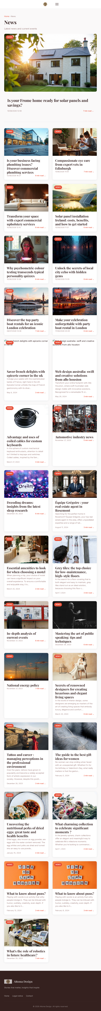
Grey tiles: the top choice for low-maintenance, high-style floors (73, 572)
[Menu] (57, 4)
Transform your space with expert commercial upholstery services (24, 220)
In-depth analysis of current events (21, 635)
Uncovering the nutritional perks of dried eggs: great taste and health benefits (25, 830)
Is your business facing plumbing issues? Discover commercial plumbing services (23, 166)
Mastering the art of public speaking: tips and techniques (74, 637)
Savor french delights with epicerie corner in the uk (26, 373)
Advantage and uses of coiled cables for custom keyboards (24, 441)
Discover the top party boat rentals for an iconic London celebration (25, 324)
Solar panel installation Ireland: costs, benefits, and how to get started (72, 220)
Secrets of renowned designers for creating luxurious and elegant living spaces (71, 691)
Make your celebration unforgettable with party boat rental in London (72, 324)
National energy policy (23, 685)
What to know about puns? (26, 893)
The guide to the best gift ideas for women (73, 756)
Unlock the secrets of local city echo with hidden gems (74, 272)
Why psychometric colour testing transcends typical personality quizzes (25, 272)
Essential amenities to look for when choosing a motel (26, 570)
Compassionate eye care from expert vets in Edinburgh (72, 164)
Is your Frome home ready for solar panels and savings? (47, 103)
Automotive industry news (74, 437)
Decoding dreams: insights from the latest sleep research (23, 506)
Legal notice (17, 996)
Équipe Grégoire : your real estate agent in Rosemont (71, 506)
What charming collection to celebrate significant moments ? (74, 828)
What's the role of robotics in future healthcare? (26, 953)
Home (6, 16)
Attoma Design (23, 981)
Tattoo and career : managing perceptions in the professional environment (25, 760)
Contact (29, 996)
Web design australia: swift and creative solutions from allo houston (74, 375)
